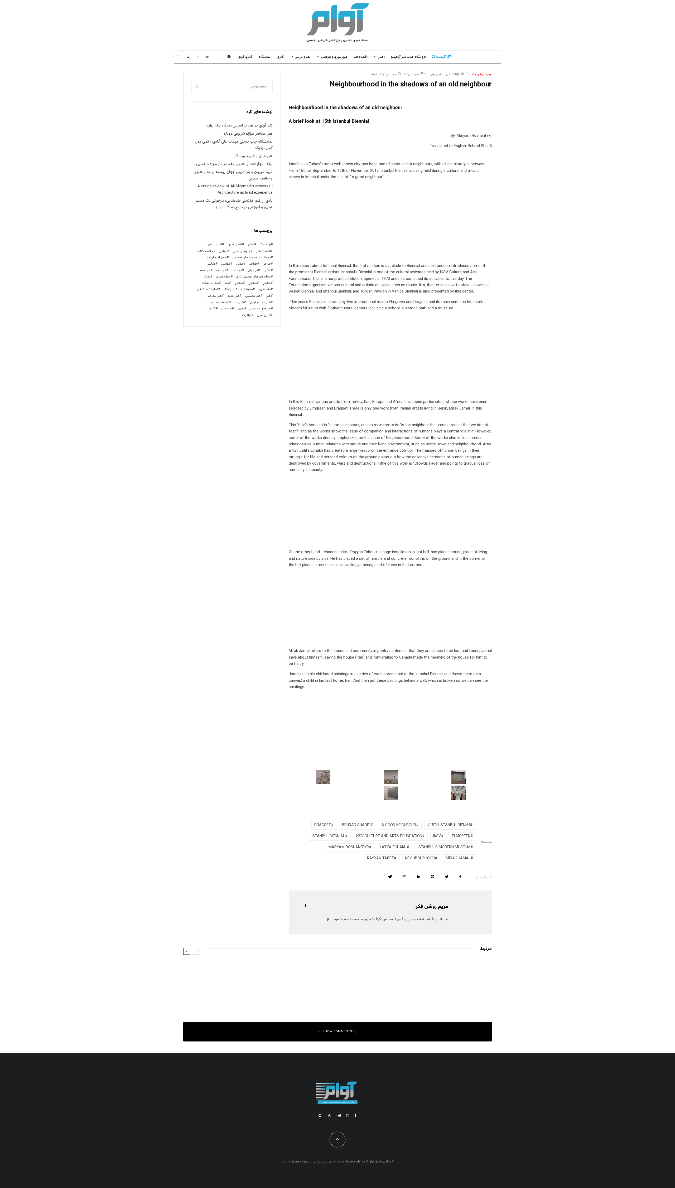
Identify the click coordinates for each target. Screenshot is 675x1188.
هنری (240, 308)
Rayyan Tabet (380, 858)
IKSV (437, 836)
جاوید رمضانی (242, 251)
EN (229, 57)
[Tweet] (447, 877)
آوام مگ (265, 244)
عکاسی (225, 263)
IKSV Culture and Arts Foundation (389, 836)
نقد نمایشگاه (210, 283)
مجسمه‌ (205, 270)
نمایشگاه (229, 289)
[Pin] (432, 877)
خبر (448, 74)
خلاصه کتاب (205, 251)
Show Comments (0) (340, 1031)
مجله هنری (223, 276)
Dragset (322, 825)
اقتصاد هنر (361, 57)
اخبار (381, 57)
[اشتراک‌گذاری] (460, 877)
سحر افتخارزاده (217, 257)
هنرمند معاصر (219, 302)
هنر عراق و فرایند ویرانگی (253, 156)
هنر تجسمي (253, 296)
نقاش (206, 276)
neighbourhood (420, 858)
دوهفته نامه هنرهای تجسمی (251, 257)
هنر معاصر (215, 296)
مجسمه (237, 270)
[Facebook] (355, 1115)
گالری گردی (245, 57)
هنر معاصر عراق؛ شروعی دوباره (248, 134)
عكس (239, 263)
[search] (197, 86)
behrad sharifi (356, 825)
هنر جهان (437, 74)
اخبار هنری (235, 244)
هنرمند (239, 302)
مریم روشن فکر (481, 74)
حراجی (223, 251)
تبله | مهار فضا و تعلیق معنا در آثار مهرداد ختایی (234, 164)
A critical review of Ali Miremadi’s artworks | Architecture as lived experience (235, 189)
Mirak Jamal (458, 858)
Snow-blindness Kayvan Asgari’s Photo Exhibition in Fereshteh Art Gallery (255, 967)
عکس (267, 270)
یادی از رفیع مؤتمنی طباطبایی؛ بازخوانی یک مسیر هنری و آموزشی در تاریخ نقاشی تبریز (234, 204)
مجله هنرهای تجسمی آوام (253, 276)
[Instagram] (207, 57)
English (458, 74)
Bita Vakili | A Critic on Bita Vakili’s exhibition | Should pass (267, 991)
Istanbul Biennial (328, 836)
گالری (280, 57)
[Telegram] (339, 1115)
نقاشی (266, 283)
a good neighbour (399, 825)
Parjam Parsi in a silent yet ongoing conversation (433, 967)
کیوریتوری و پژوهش (334, 57)
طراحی (253, 263)
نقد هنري (264, 289)
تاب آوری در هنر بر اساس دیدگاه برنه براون (239, 126)
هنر (268, 296)
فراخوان (253, 270)
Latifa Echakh (393, 847)
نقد (226, 283)
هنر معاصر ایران (260, 302)
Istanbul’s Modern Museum (444, 847)
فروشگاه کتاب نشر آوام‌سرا (408, 57)
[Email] (404, 877)
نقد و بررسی (302, 57)
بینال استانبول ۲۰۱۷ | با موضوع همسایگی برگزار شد (437, 991)
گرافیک (246, 315)
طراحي (267, 263)
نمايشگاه (265, 57)
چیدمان (226, 308)
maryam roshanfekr (349, 847)
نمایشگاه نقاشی (207, 289)
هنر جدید (233, 296)
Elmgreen (461, 836)
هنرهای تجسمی (260, 308)
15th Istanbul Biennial (451, 825)
